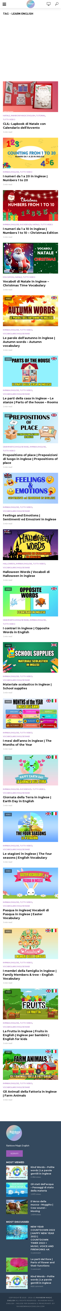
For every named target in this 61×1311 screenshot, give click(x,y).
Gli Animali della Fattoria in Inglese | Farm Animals (30, 1093)
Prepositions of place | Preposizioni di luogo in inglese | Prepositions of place (30, 459)
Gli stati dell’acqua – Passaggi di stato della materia (42, 1187)
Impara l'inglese (11, 172)
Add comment (37, 1286)
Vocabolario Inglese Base (16, 333)
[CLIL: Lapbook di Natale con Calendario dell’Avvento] (30, 96)
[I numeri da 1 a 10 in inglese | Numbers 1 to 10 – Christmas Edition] (30, 205)
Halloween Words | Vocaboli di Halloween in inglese (26, 574)
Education (8, 277)
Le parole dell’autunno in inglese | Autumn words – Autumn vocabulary (29, 342)
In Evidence (26, 789)
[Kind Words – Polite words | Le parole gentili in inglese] (17, 1173)
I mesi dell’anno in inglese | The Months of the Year (27, 742)
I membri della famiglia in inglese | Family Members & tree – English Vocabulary (29, 974)
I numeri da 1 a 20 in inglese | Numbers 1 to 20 (25, 178)
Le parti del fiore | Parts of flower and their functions (42, 1262)
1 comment (36, 1253)
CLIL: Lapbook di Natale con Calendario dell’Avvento (24, 126)
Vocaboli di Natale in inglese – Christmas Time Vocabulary (26, 283)
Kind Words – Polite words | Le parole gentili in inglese (42, 1170)
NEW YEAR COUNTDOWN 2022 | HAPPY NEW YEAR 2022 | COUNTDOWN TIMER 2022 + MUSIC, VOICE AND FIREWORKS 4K (43, 1238)
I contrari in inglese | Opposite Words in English (26, 630)
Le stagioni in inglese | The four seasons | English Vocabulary (27, 855)
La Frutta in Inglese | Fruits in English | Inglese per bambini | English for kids (26, 1035)
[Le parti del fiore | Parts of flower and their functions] (17, 1265)
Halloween (9, 563)
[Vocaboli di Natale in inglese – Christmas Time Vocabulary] (30, 258)
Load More (30, 1107)
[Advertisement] (30, 49)
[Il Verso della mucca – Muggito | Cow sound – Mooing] (17, 1207)
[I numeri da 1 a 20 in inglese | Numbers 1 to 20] (30, 153)
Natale (6, 115)
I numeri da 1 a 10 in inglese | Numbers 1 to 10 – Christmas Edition (30, 231)
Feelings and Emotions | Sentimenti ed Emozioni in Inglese (29, 517)
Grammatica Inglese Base (16, 446)
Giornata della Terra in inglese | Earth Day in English (27, 799)
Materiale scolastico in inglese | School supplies (27, 686)
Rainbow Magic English (23, 115)
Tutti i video (9, 119)
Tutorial (40, 115)
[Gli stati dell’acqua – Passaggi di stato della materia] (17, 1190)
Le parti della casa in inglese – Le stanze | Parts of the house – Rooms (30, 400)
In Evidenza (26, 224)
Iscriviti (14, 1153)
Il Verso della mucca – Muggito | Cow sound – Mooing (42, 1206)
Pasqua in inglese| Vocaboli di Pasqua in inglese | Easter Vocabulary (26, 914)
